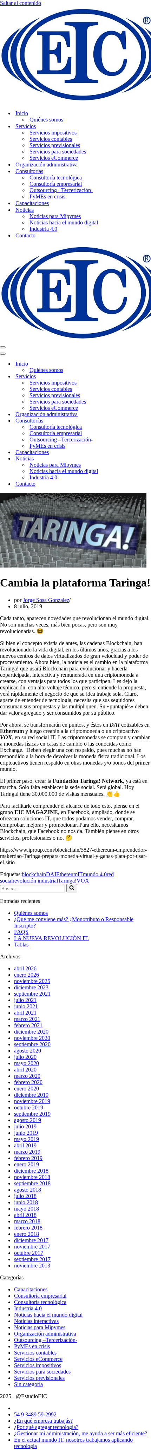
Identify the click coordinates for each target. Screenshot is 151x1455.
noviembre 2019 (32, 1101)
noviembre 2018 (32, 1177)
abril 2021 (25, 1013)
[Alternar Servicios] (123, 377)
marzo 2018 (27, 1221)
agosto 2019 (27, 1120)
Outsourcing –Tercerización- (61, 190)
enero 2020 (26, 1089)
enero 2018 (26, 1234)
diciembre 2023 (31, 987)
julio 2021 (25, 1000)
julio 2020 (25, 1057)
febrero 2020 (28, 1082)
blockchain (34, 874)
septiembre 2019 (32, 1114)
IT (80, 874)
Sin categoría (28, 1384)
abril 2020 (25, 1070)
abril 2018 (25, 1215)
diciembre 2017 (31, 1240)
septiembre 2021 (32, 994)
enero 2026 (26, 975)
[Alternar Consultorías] (123, 421)
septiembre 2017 (32, 1259)
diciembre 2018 (31, 1171)
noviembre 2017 (32, 1247)
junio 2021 (26, 1006)
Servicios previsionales (54, 145)
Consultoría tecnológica (55, 178)
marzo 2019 (27, 1152)
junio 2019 (26, 1133)
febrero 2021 (28, 1025)
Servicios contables (50, 139)
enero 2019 (26, 1164)
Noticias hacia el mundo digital (63, 222)
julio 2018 (25, 1196)
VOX (83, 881)
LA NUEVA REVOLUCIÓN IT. (51, 938)
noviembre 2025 (32, 981)
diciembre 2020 (31, 1032)
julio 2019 (25, 1126)
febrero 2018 (28, 1228)
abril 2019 (25, 1145)
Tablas (21, 945)
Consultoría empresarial (55, 184)
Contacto (25, 235)
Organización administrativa (46, 165)
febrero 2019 (28, 1158)
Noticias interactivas (36, 1321)
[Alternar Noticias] (123, 459)
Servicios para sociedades (57, 152)
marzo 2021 (27, 1019)
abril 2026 (25, 968)
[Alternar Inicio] (123, 364)
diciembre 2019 (31, 1095)
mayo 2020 (26, 1063)
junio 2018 (26, 1202)
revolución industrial (35, 881)
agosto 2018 (27, 1190)
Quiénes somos (46, 120)
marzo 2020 (27, 1076)
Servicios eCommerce (53, 158)
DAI (51, 874)
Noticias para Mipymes (55, 216)
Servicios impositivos (53, 133)
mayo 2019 (26, 1139)
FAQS (21, 932)
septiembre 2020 (32, 1044)
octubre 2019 (28, 1107)
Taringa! (67, 881)
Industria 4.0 (43, 229)
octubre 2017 (28, 1253)
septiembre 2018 (32, 1183)
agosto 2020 (27, 1051)
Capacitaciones (32, 203)
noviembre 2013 (32, 1266)
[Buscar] (71, 888)
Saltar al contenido (20, 3)
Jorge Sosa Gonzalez (46, 600)
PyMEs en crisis (47, 196)
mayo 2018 (26, 1209)
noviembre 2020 (32, 1038)
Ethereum (67, 874)
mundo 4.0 (95, 874)
